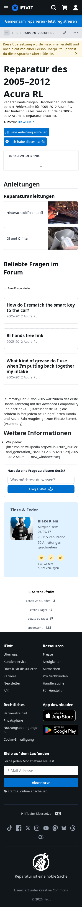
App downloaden (58, 704)
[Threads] (72, 828)
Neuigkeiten (52, 661)
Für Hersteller (53, 690)
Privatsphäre (13, 720)
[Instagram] (37, 828)
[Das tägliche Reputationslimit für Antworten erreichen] (41, 557)
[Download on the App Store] (59, 715)
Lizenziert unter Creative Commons (41, 890)
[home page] (22, 8)
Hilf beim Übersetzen (37, 813)
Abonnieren (41, 782)
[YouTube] (46, 828)
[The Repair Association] (41, 837)
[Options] (7, 32)
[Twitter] (28, 828)
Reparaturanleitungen (29, 196)
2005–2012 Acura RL (38, 33)
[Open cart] (64, 7)
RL (16, 33)
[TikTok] (9, 828)
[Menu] (6, 8)
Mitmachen (51, 669)
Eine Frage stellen (19, 286)
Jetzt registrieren (62, 21)
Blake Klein (26, 122)
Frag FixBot (37, 489)
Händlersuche (53, 683)
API (6, 690)
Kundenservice (15, 661)
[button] (53, 7)
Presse (48, 654)
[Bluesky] (64, 828)
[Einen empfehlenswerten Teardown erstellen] (60, 557)
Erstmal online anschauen (28, 791)
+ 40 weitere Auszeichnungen (48, 566)
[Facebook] (18, 828)
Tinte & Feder (24, 510)
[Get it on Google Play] (60, 730)
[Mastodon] (55, 828)
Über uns (11, 654)
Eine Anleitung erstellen (28, 132)
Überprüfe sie (42, 54)
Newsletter (12, 683)
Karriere (10, 676)
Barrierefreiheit (15, 713)
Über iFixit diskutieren (20, 669)
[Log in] (75, 7)
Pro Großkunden (55, 676)
